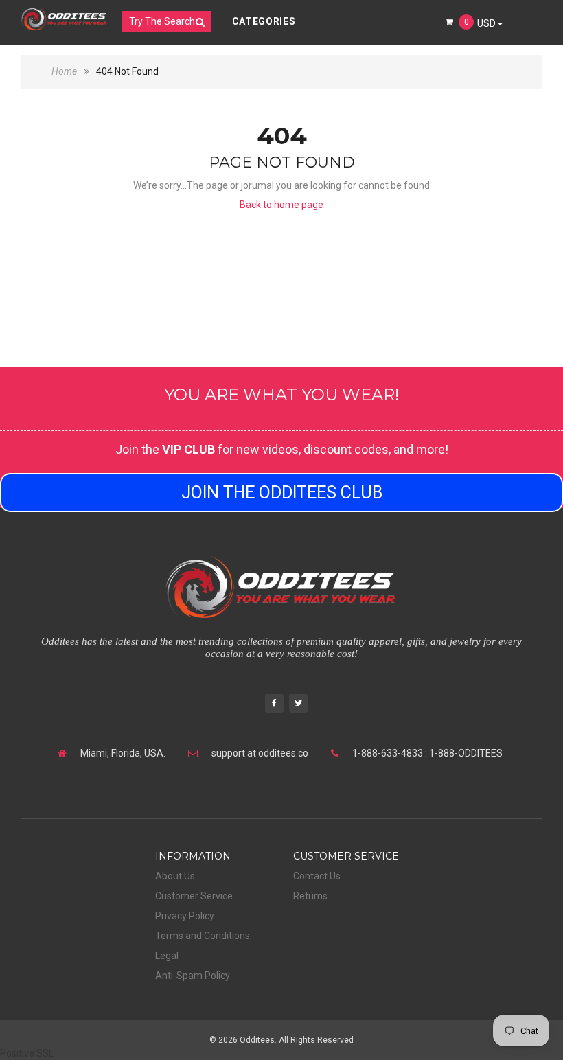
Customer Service (194, 895)
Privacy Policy (184, 915)
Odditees (257, 1040)
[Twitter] (298, 704)
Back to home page (281, 204)
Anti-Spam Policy (192, 975)
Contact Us (317, 876)
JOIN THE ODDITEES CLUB (281, 493)
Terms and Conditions (202, 935)
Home (65, 71)
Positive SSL (27, 1053)
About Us (175, 876)
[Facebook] (274, 704)
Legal (167, 955)
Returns (310, 895)
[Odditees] (64, 18)
